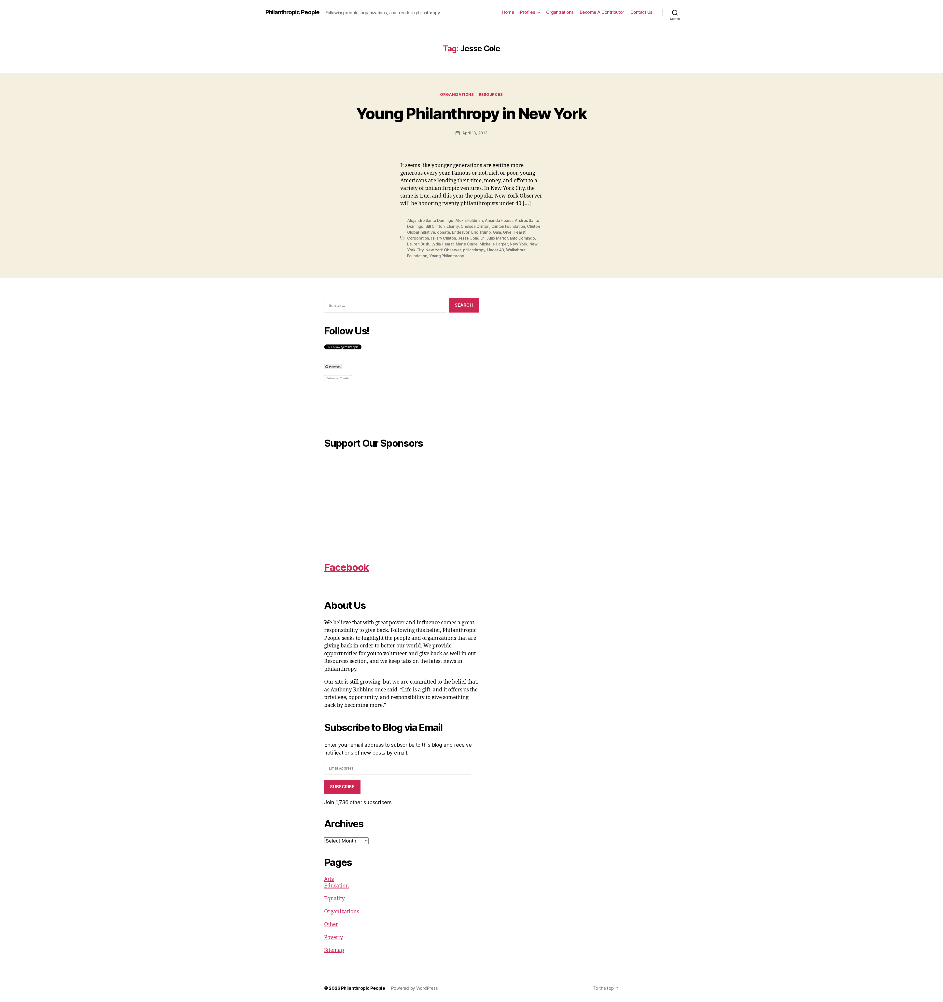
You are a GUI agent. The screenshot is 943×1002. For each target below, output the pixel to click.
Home (508, 12)
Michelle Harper (494, 244)
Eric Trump (481, 232)
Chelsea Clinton (475, 226)
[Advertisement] (401, 506)
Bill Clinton (435, 226)
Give (507, 232)
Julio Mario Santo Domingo (510, 238)
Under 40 (495, 249)
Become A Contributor (602, 12)
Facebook (346, 567)
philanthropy (474, 249)
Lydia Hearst (442, 244)
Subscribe (342, 786)
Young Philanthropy (446, 255)
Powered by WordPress (414, 988)
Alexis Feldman (469, 220)
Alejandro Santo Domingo (430, 220)
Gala (497, 232)
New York (518, 244)
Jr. (482, 238)
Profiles (527, 12)
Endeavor (460, 232)
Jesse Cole (468, 238)
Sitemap (334, 950)
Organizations (560, 12)
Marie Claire (467, 244)
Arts (329, 879)
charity (453, 226)
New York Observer (443, 249)
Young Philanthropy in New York (471, 113)
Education (336, 886)
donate (443, 232)
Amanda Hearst (499, 220)
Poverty (333, 937)
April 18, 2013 (474, 132)
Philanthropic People (292, 12)
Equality (334, 898)
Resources (491, 94)
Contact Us (641, 12)
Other (331, 924)
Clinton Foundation (508, 226)
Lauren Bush (418, 244)
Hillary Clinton (443, 238)
